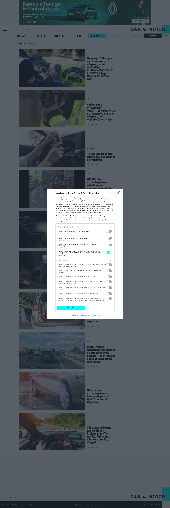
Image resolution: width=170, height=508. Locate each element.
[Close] (119, 193)
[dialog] (85, 254)
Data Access (85, 315)
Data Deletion (74, 315)
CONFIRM (70, 308)
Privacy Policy (96, 315)
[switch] (109, 231)
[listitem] (85, 227)
